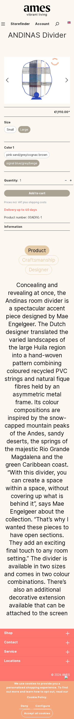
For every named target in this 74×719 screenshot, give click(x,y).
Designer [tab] (39, 270)
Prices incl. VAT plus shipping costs (25, 202)
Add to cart (37, 193)
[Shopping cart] (64, 22)
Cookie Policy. (37, 697)
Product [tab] (37, 250)
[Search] (57, 24)
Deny (24, 705)
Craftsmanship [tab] (38, 260)
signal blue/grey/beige (21, 163)
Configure (42, 705)
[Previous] (7, 80)
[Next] (67, 80)
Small (10, 129)
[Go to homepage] (37, 10)
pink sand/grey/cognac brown (26, 154)
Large (24, 129)
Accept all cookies (37, 713)
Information (13, 226)
